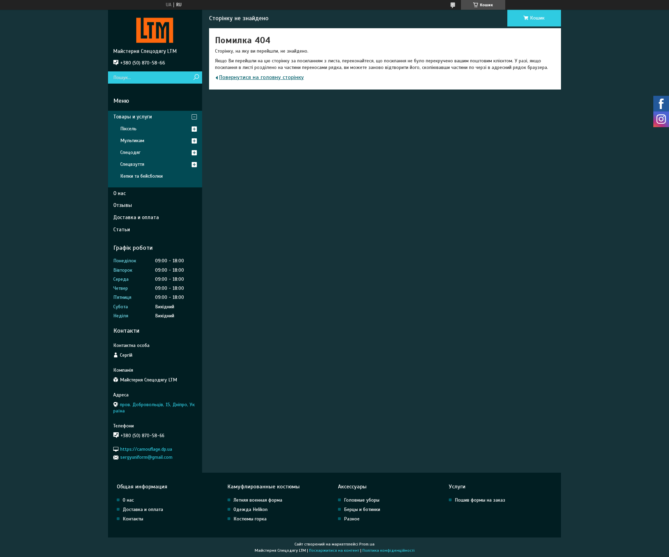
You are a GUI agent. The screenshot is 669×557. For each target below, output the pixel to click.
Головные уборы (361, 500)
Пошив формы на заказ (480, 500)
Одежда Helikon (250, 509)
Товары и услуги (132, 117)
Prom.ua (367, 544)
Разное (352, 519)
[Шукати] (196, 77)
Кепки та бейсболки (141, 176)
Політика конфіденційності (388, 550)
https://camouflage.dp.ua (146, 449)
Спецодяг (130, 152)
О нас (119, 193)
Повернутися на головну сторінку (261, 77)
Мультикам (132, 141)
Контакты (133, 519)
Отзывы (122, 205)
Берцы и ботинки (362, 509)
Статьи (121, 229)
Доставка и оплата (136, 217)
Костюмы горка (250, 519)
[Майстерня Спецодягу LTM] (155, 29)
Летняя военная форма (257, 500)
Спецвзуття (132, 164)
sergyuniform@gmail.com (146, 457)
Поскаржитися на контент (334, 550)
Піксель (128, 129)
